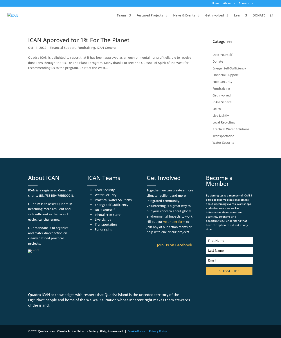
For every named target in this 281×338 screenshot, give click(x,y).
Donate (218, 61)
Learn (238, 15)
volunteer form (174, 222)
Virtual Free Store (108, 215)
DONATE (259, 15)
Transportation (223, 136)
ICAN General (107, 47)
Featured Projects (150, 15)
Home (215, 3)
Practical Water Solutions (231, 129)
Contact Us (246, 3)
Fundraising (86, 47)
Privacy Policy (158, 331)
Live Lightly (221, 115)
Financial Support (63, 47)
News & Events (184, 15)
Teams (121, 15)
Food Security (222, 82)
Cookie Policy (136, 331)
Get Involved (214, 15)
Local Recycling (224, 122)
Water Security (223, 142)
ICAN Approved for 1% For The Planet (79, 40)
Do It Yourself (222, 55)
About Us (229, 3)
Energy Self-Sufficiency (229, 68)
